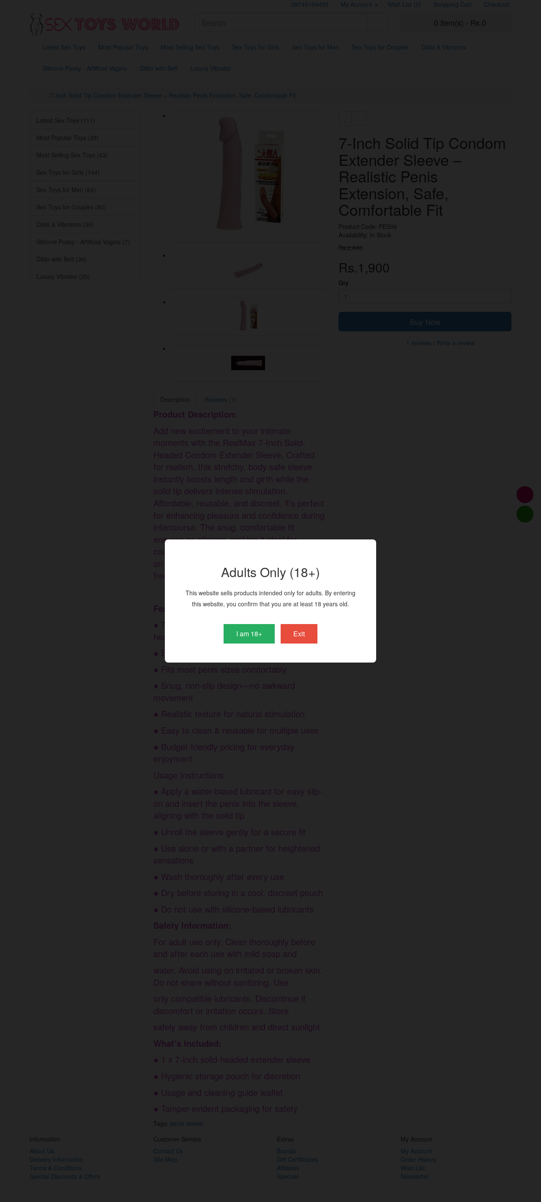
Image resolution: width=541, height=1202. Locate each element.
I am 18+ (249, 633)
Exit (299, 633)
